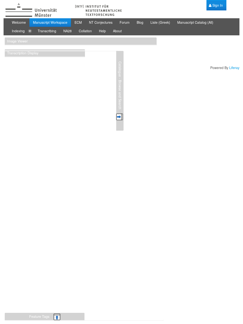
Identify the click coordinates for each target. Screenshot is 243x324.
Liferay (234, 67)
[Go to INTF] (63, 10)
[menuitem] (215, 5)
